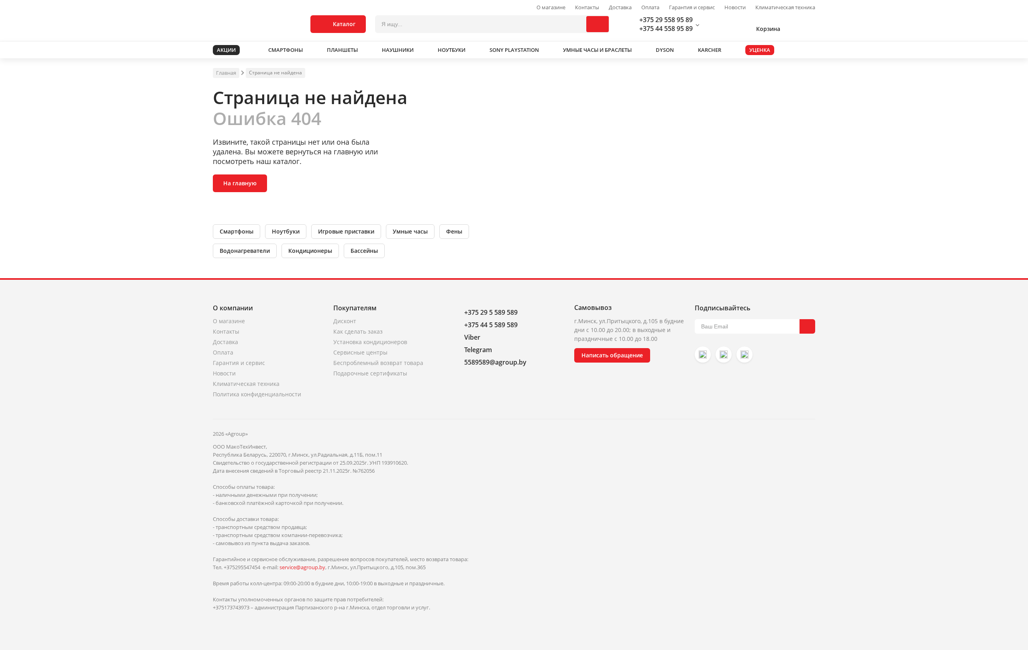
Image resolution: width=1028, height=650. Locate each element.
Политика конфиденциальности (257, 394)
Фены (454, 231)
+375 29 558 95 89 (666, 19)
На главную (240, 183)
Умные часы (410, 231)
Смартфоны (236, 231)
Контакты (587, 7)
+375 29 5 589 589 (491, 312)
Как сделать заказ (358, 331)
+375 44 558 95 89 (666, 28)
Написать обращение (612, 355)
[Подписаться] (807, 326)
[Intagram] (703, 355)
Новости (735, 7)
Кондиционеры (310, 250)
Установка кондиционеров (370, 342)
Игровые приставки (346, 231)
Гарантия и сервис (692, 7)
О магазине (550, 7)
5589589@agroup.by (495, 362)
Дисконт (344, 321)
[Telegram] (744, 355)
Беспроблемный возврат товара (378, 363)
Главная (226, 72)
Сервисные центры (360, 352)
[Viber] (724, 355)
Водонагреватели (245, 250)
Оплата (650, 7)
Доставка (620, 7)
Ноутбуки (286, 231)
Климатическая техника (785, 7)
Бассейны (364, 250)
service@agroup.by (302, 567)
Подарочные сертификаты (370, 373)
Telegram (478, 349)
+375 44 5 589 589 (491, 324)
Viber (472, 337)
